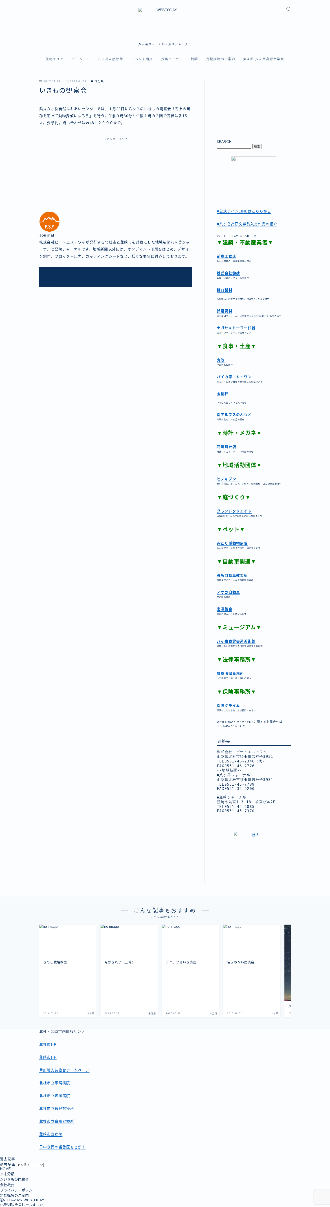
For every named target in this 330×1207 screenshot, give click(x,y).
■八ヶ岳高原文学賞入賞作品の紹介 (247, 224)
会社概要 (7, 1185)
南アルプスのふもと (234, 415)
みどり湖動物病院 (232, 543)
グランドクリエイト (234, 511)
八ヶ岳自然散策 (110, 59)
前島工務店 (226, 256)
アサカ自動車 (228, 592)
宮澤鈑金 (224, 609)
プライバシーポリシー (18, 1190)
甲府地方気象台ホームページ (64, 1070)
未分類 (99, 81)
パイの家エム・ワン (234, 377)
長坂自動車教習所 (232, 575)
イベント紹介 (142, 59)
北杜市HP (48, 1044)
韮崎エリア (55, 59)
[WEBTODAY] (165, 23)
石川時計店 (226, 447)
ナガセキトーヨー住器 (236, 328)
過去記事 (7, 1165)
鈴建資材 (224, 311)
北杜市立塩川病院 (54, 1096)
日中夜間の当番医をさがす (62, 1147)
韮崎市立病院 (50, 1134)
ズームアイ (81, 59)
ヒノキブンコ (228, 479)
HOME (5, 1169)
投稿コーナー (172, 59)
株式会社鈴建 (228, 273)
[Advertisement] (115, 177)
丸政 (220, 360)
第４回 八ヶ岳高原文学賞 (263, 59)
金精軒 (223, 394)
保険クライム (228, 706)
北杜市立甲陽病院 (54, 1083)
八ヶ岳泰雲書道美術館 (236, 641)
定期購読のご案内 (220, 59)
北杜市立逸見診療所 (56, 1109)
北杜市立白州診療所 (56, 1121)
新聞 (194, 59)
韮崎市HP (48, 1057)
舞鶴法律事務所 (230, 673)
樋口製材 (224, 290)
